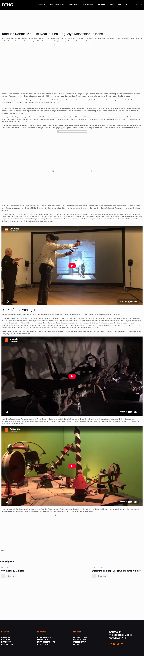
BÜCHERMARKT (79, 640)
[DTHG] (7, 4)
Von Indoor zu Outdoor (12, 571)
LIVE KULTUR (42, 640)
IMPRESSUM (6, 642)
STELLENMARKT (79, 642)
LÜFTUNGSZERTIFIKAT (46, 642)
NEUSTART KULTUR (45, 637)
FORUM (76, 644)
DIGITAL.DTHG (42, 644)
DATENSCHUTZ (7, 644)
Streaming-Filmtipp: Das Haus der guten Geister (116, 571)
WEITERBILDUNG (80, 637)
